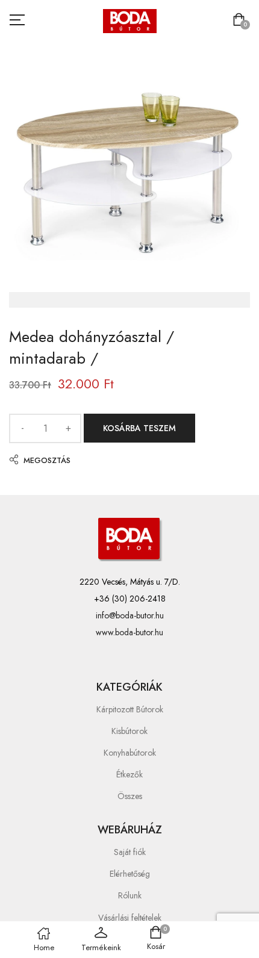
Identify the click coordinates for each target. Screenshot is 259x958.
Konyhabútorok (130, 753)
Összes (129, 796)
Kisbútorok (129, 731)
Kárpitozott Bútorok (129, 709)
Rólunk (130, 895)
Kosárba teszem (139, 428)
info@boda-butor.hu (130, 615)
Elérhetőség (130, 874)
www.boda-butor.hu (129, 632)
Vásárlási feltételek (129, 918)
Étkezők (129, 774)
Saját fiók (130, 852)
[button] (241, 20)
